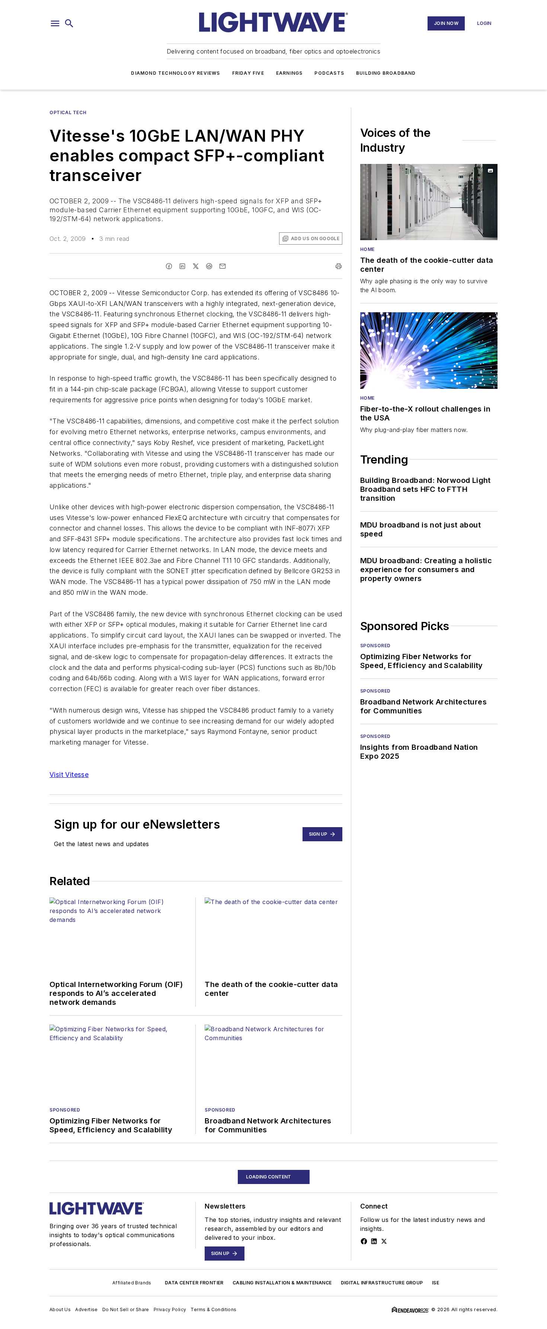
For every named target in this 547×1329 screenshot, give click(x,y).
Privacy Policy (242, 1311)
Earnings (289, 73)
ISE (435, 1283)
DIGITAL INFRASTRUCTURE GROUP (382, 1283)
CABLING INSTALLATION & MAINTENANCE (282, 1283)
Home (367, 249)
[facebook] (169, 266)
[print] (338, 266)
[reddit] (209, 266)
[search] (69, 23)
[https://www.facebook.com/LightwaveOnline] (364, 1241)
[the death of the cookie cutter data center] (429, 202)
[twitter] (195, 266)
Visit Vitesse (69, 774)
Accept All (510, 1313)
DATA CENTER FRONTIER (194, 1283)
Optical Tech (67, 112)
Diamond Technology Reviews (175, 73)
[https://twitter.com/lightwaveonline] (384, 1241)
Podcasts (329, 73)
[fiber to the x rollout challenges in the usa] (429, 350)
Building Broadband (386, 73)
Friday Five (248, 73)
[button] (55, 23)
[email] (222, 266)
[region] (273, 1314)
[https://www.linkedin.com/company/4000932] (374, 1241)
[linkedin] (182, 266)
